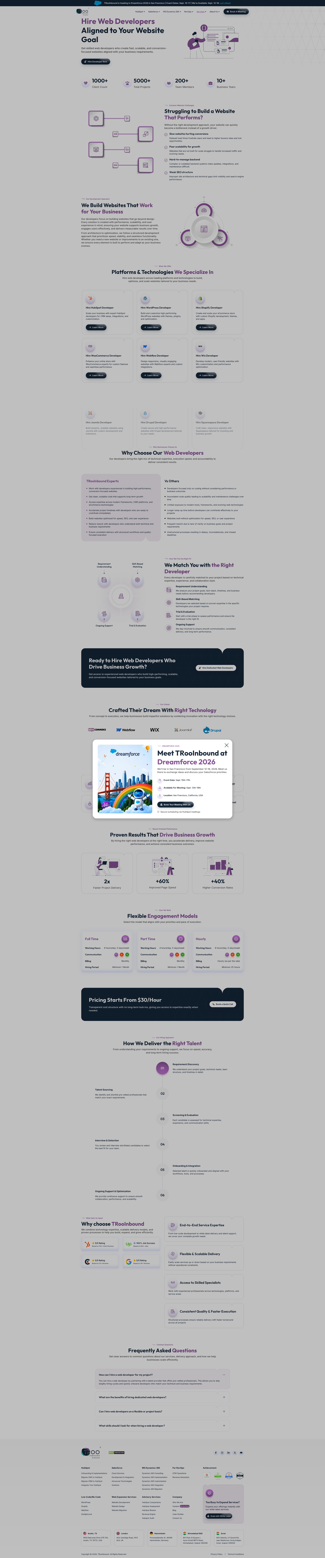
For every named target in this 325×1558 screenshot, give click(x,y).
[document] (162, 779)
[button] (227, 745)
